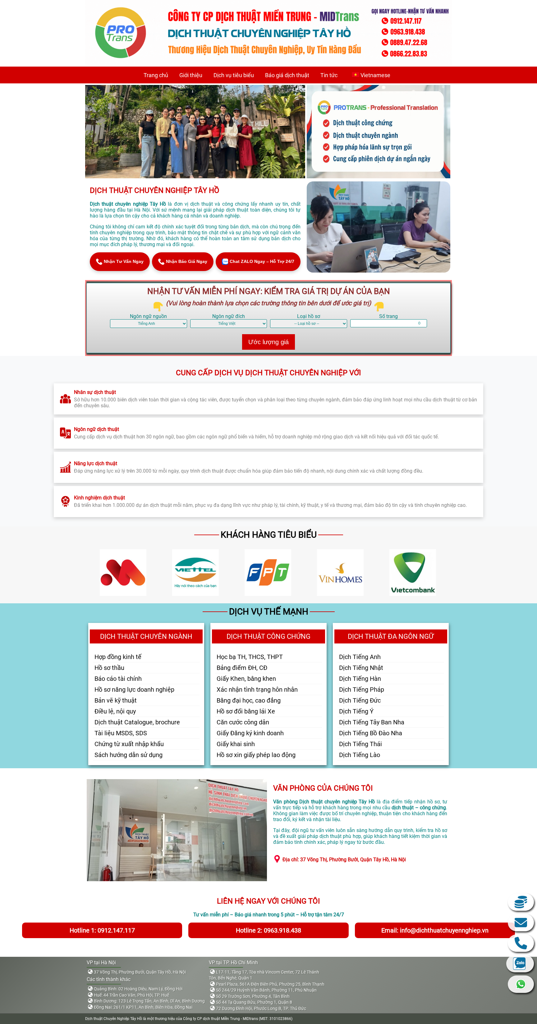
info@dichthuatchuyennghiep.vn (521, 922)
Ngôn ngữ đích (228, 316)
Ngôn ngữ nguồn (148, 316)
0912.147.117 (521, 943)
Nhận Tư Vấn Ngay (124, 261)
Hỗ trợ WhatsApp (521, 984)
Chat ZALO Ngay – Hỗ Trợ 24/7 (262, 261)
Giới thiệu (190, 75)
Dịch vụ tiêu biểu (233, 75)
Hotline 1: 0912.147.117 (102, 930)
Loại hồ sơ (308, 316)
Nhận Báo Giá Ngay (186, 261)
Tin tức (328, 75)
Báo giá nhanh (521, 902)
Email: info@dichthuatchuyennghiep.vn (435, 930)
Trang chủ (156, 75)
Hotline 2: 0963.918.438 (268, 930)
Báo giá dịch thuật (287, 75)
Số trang (388, 316)
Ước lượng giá (268, 342)
